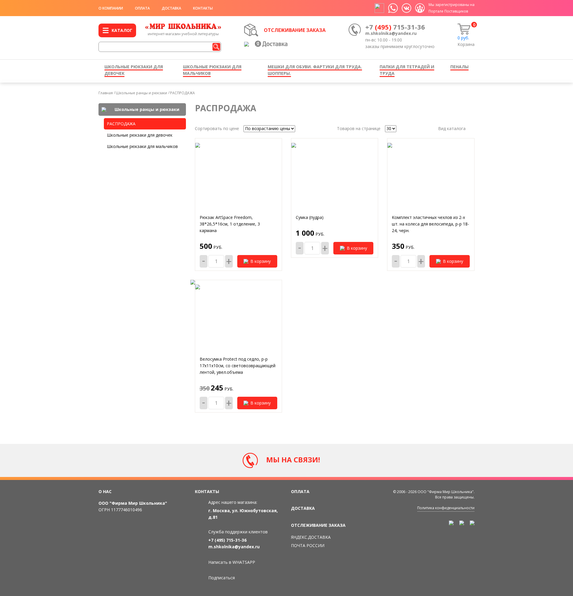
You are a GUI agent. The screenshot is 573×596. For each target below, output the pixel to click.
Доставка (171, 8)
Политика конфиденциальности (446, 507)
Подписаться (221, 577)
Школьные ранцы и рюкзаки (141, 92)
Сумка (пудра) (310, 217)
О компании (110, 8)
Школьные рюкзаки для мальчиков (142, 146)
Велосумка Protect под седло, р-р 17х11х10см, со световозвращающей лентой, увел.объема (237, 365)
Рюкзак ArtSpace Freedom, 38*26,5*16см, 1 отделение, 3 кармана (230, 223)
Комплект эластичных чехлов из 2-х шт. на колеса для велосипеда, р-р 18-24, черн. (430, 223)
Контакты (203, 8)
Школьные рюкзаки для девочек (139, 135)
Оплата (142, 8)
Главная (105, 92)
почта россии (307, 545)
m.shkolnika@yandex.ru (391, 33)
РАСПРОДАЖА (182, 92)
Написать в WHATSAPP (231, 562)
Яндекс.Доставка (311, 537)
